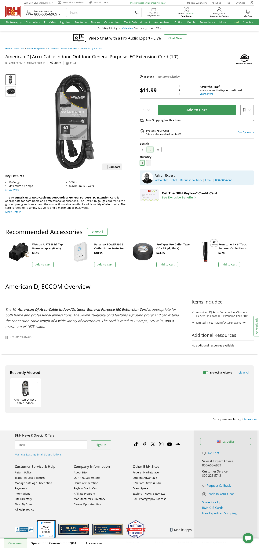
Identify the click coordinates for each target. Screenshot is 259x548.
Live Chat (240, 2)
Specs (35, 543)
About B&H (81, 472)
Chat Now (175, 38)
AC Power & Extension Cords (62, 48)
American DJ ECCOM (91, 48)
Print (73, 63)
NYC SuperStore (199, 2)
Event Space (140, 488)
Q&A (73, 543)
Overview (15, 543)
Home (8, 48)
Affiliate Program (84, 493)
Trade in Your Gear (220, 494)
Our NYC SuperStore (87, 477)
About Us (216, 2)
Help (228, 2)
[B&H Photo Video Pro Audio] (14, 11)
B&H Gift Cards (213, 508)
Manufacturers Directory (89, 499)
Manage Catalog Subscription (33, 483)
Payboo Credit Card (86, 488)
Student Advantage (145, 477)
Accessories (94, 543)
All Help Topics (24, 509)
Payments (21, 488)
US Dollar (228, 441)
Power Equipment (36, 48)
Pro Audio (19, 48)
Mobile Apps (183, 530)
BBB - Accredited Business (24, 529)
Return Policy (23, 472)
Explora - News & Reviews (149, 493)
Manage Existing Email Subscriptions (38, 454)
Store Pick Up (211, 502)
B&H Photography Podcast (149, 499)
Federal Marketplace (146, 472)
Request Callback (218, 485)
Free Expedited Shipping (219, 513)
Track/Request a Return (30, 477)
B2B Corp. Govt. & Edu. (147, 483)
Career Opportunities (87, 504)
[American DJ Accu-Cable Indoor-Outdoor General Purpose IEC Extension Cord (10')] (74, 121)
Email (21, 445)
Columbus (127, 28)
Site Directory (23, 499)
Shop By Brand (24, 504)
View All (97, 232)
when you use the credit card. (221, 90)
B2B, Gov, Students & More (37, 2)
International (23, 493)
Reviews (54, 543)
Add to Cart (196, 109)
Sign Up (101, 445)
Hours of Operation (86, 483)
